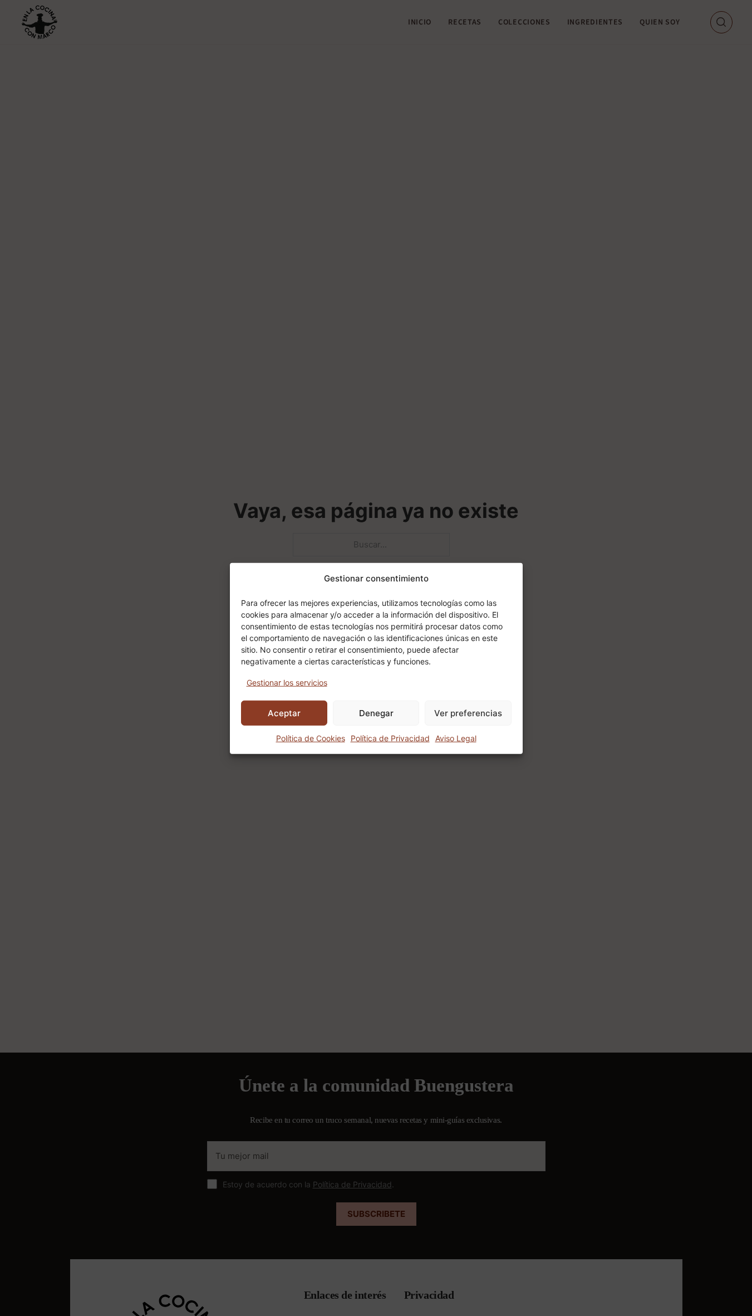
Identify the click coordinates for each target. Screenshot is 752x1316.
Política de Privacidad (390, 737)
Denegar (376, 712)
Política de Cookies (310, 737)
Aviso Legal (455, 737)
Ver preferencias (468, 712)
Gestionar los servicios (287, 682)
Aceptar (284, 712)
